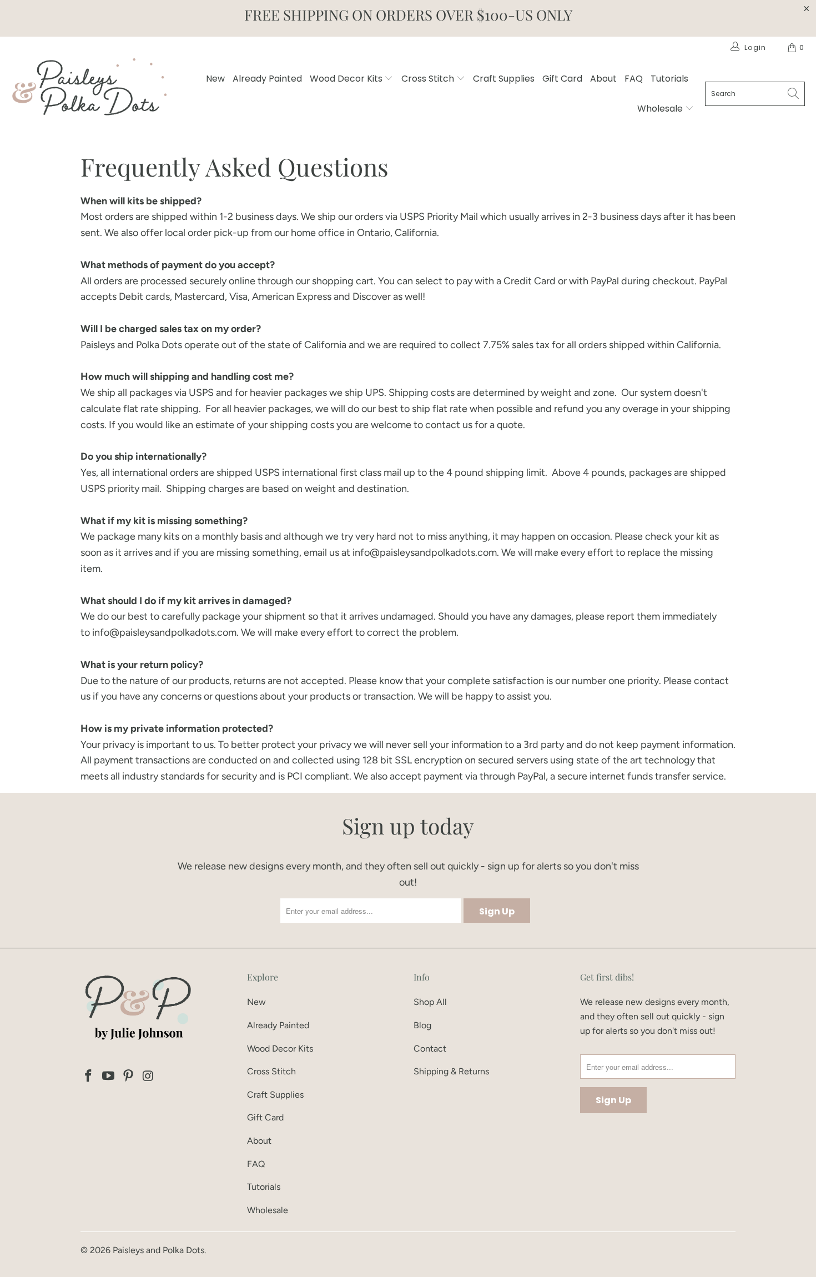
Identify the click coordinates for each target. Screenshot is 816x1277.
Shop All (430, 1002)
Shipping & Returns (451, 1071)
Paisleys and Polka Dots (158, 1250)
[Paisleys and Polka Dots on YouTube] (108, 1076)
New (215, 78)
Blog (422, 1025)
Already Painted (267, 78)
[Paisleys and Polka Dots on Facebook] (88, 1076)
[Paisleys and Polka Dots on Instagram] (148, 1076)
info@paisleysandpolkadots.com (424, 552)
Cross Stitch (428, 78)
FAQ (633, 78)
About (603, 78)
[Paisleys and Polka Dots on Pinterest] (128, 1076)
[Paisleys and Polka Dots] (89, 89)
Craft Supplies (504, 78)
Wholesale (661, 108)
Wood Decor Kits (347, 78)
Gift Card (562, 78)
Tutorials (669, 78)
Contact (430, 1048)
